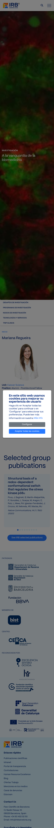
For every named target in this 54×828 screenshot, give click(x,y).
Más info (38, 418)
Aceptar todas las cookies (27, 431)
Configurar (27, 424)
